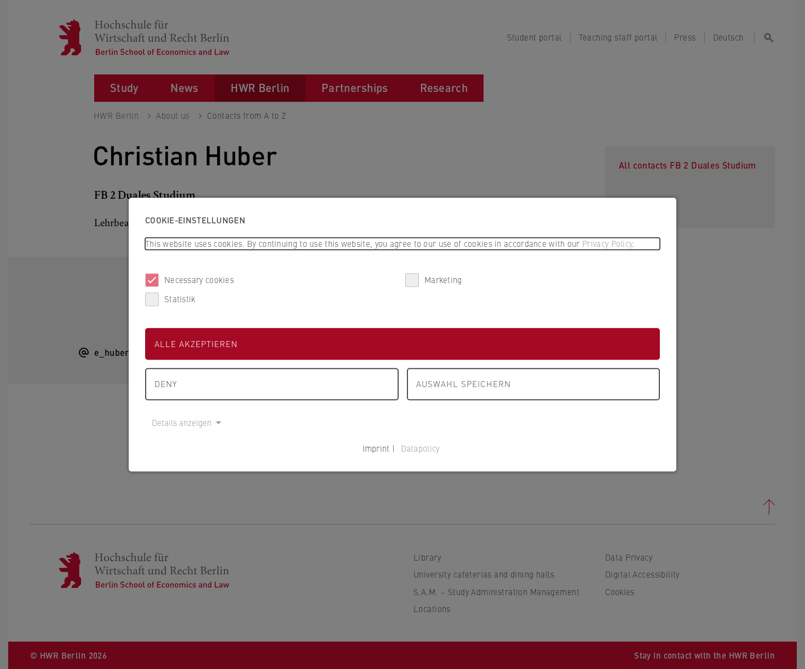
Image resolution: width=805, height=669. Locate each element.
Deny (165, 383)
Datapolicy (420, 448)
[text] (402, 244)
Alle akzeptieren (196, 343)
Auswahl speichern (463, 383)
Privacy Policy (607, 243)
